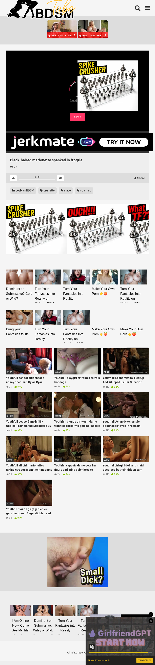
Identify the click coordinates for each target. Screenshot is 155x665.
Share (141, 178)
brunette (49, 190)
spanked (85, 190)
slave (67, 190)
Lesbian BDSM (24, 190)
